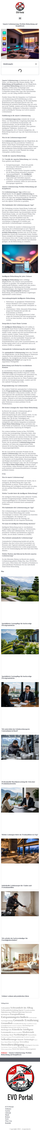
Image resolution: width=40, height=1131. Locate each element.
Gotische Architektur (17, 1025)
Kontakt (8, 1123)
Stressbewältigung (12, 1044)
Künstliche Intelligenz (22, 1029)
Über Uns (8, 1121)
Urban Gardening (12, 1047)
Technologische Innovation (32, 1045)
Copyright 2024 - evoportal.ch (20, 1129)
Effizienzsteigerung (18, 1012)
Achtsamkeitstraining (9, 1010)
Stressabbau (24, 1042)
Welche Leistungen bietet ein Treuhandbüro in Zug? (20, 835)
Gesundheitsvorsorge (31, 1023)
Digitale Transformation (26, 1010)
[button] (20, 18)
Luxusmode (6, 1032)
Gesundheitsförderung (19, 1023)
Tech (7, 1119)
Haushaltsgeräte (28, 1025)
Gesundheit (7, 1023)
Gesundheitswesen (6, 1025)
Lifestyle (8, 1113)
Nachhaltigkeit (20, 1034)
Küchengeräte (6, 1030)
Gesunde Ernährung (25, 1020)
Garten (7, 1111)
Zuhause (4, 1053)
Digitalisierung (6, 1012)
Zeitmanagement (30, 1049)
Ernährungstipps (33, 1017)
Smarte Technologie (25, 1039)
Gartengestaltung (7, 1020)
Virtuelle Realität (23, 1047)
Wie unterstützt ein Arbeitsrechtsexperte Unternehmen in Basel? (16, 730)
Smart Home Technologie (11, 1042)
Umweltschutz (4, 1047)
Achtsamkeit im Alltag (21, 1007)
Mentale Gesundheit (16, 1032)
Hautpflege (4, 1027)
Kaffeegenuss (24, 1027)
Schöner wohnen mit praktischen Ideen (15, 996)
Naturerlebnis (32, 1035)
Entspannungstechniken (14, 1017)
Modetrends (28, 1032)
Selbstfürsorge (9, 1039)
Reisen (7, 1117)
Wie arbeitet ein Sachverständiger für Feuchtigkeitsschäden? (15, 939)
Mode (7, 1115)
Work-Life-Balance (18, 1049)
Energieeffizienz (17, 1014)
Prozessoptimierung (17, 1037)
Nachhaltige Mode (7, 1035)
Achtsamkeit (5, 1008)
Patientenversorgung (6, 1037)
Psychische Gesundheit (29, 1037)
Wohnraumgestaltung (6, 1049)
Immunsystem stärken (14, 1027)
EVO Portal (9, 1107)
